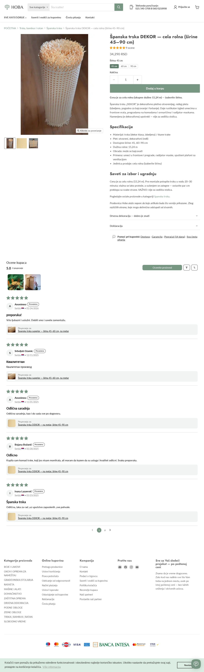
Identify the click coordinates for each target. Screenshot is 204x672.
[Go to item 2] (33, 282)
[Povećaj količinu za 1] (138, 79)
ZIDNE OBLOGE (12, 612)
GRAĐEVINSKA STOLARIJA (18, 579)
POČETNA (10, 28)
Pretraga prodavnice (52, 566)
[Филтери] (186, 267)
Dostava (145, 236)
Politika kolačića (88, 585)
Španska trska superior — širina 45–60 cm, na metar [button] (43, 331)
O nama (84, 566)
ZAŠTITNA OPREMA (15, 598)
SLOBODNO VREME (15, 621)
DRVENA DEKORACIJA (16, 602)
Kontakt (90, 17)
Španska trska (54, 28)
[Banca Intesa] (111, 644)
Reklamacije (48, 599)
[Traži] (118, 7)
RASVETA (9, 584)
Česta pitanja (73, 17)
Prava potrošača (50, 576)
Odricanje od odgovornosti (56, 580)
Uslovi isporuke (50, 589)
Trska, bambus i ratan (31, 28)
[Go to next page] (110, 530)
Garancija (157, 236)
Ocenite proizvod (162, 267)
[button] (182, 7)
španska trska (161, 196)
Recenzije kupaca (89, 589)
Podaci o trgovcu (88, 576)
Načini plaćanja (49, 585)
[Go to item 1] (16, 282)
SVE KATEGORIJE (14, 17)
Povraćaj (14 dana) (174, 236)
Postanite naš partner (91, 599)
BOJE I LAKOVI (12, 566)
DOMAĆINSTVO (13, 593)
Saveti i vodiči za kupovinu (46, 17)
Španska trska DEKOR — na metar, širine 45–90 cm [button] (43, 424)
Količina (114, 72)
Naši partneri (86, 594)
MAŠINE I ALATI (12, 589)
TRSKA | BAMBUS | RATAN (18, 616)
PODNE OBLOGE (13, 607)
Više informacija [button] (52, 667)
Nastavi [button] (188, 665)
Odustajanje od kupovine (55, 594)
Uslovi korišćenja (51, 571)
